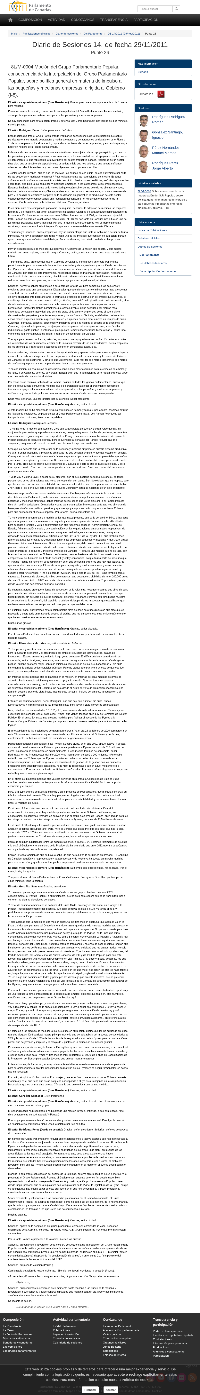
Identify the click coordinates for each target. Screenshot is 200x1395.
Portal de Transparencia (168, 1331)
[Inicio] (10, 20)
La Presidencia (12, 1326)
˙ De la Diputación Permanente (157, 271)
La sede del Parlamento (117, 1326)
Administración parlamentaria (121, 1330)
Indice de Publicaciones (152, 230)
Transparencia (114, 20)
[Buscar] (176, 8)
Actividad (56, 20)
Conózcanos (82, 20)
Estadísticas (110, 1350)
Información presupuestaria (170, 1343)
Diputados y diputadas (16, 1338)
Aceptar (111, 1389)
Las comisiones (12, 1346)
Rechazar (90, 1389)
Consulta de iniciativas (66, 1338)
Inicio (14, 33)
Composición (30, 20)
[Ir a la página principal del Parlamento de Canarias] (30, 6)
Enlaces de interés (114, 1354)
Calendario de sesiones (67, 1342)
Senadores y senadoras (17, 1342)
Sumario (143, 71)
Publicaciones (61, 1330)
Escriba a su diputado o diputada (173, 1335)
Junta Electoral (112, 1346)
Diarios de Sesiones (150, 246)
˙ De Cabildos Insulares (152, 263)
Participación (145, 20)
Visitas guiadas (112, 1334)
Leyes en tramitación (66, 1334)
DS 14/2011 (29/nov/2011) (124, 33)
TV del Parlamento (64, 1326)
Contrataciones (162, 1339)
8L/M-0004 (144, 191)
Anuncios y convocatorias (168, 1351)
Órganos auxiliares (114, 1342)
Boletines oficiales (149, 238)
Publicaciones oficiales (36, 33)
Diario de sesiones (66, 33)
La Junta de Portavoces (17, 1334)
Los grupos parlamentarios (19, 1350)
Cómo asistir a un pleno (117, 1338)
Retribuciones (161, 1347)
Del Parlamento (93, 33)
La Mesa (8, 1330)
